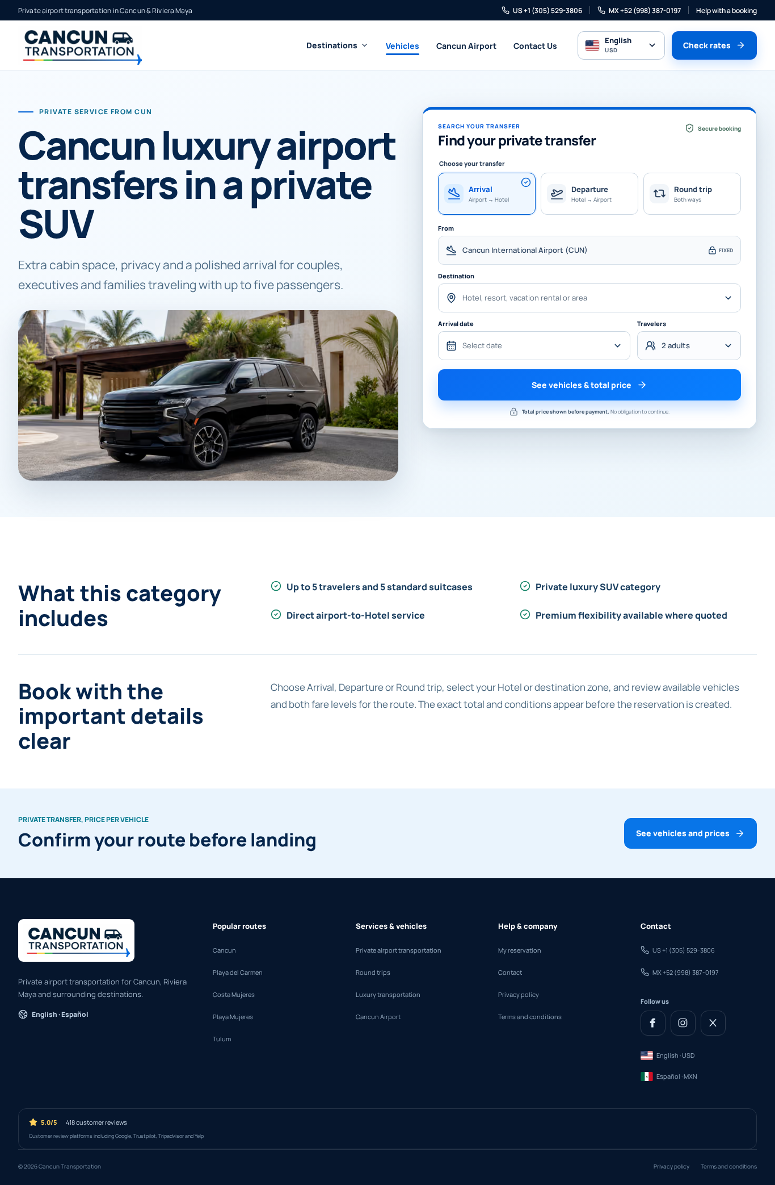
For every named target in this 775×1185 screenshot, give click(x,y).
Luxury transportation (388, 994)
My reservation (519, 950)
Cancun (224, 950)
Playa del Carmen (238, 972)
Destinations (331, 45)
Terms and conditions (530, 1016)
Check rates (707, 45)
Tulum (222, 1038)
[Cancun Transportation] (80, 45)
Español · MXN (676, 1076)
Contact (510, 972)
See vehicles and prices (683, 833)
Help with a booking (726, 10)
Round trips (373, 972)
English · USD (675, 1055)
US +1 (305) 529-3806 (547, 10)
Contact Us (535, 45)
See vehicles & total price (581, 384)
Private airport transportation (398, 950)
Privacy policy (518, 994)
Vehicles (402, 45)
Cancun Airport (466, 45)
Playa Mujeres (233, 1016)
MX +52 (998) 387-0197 (645, 10)
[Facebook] (653, 1023)
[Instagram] (683, 1023)
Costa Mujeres (234, 994)
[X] (713, 1023)
